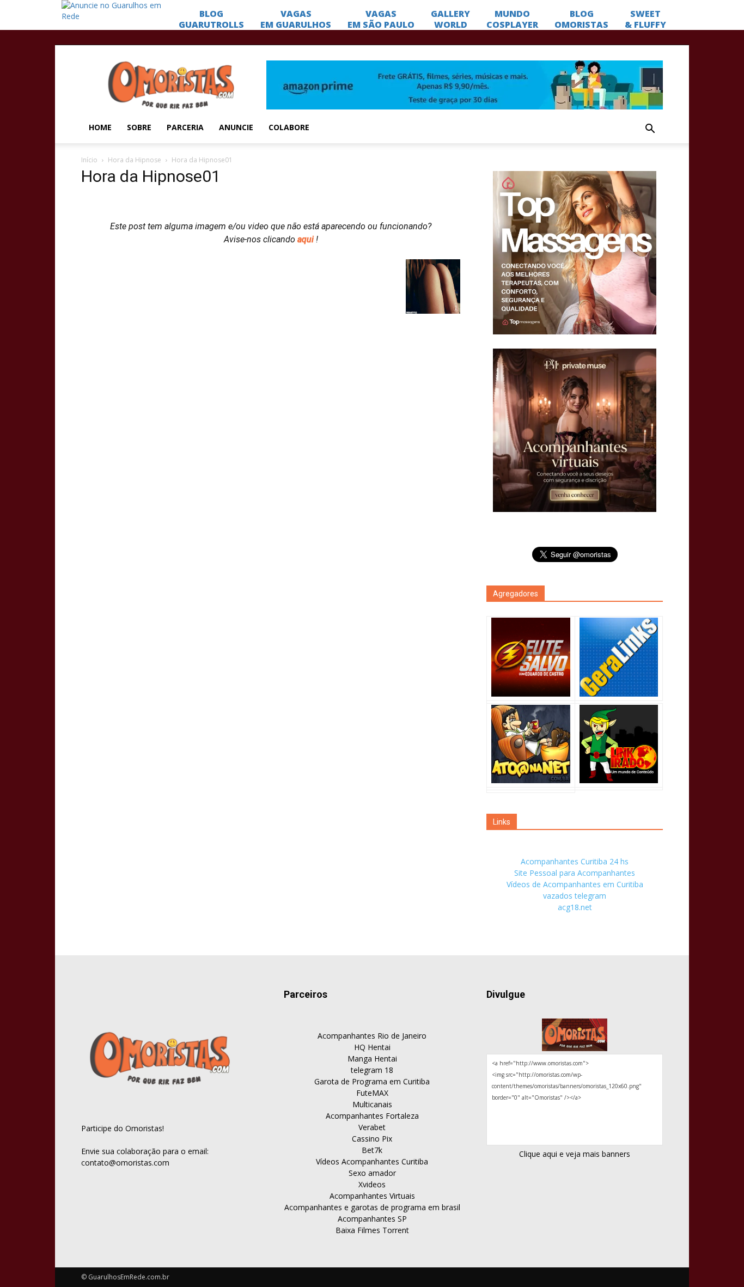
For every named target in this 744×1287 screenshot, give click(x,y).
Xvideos (372, 1184)
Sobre (139, 127)
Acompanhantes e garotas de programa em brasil (372, 1207)
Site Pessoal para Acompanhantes (574, 873)
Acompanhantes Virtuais (372, 1196)
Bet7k (372, 1150)
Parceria (185, 127)
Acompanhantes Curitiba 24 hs (575, 861)
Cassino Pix (372, 1138)
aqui (306, 239)
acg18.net (575, 907)
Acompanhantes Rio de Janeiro (372, 1035)
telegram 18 (372, 1070)
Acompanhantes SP (372, 1218)
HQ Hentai (372, 1047)
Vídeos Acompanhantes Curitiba (372, 1161)
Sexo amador (372, 1173)
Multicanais (372, 1104)
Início (89, 159)
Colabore (289, 127)
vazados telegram (574, 895)
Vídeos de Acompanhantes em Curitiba (575, 884)
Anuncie (236, 127)
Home (100, 127)
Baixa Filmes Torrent (372, 1230)
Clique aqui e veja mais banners (574, 1154)
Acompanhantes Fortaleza (372, 1116)
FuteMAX (372, 1093)
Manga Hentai (372, 1058)
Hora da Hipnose (134, 159)
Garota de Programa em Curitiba (372, 1081)
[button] (650, 129)
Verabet (372, 1127)
